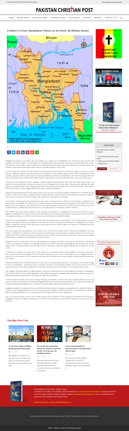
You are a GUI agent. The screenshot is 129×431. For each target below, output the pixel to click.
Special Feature (43, 416)
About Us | (84, 416)
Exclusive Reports (54, 416)
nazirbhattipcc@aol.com (41, 402)
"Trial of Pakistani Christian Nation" (90, 391)
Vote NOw (102, 168)
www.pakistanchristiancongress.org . (83, 394)
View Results (114, 168)
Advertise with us (93, 416)
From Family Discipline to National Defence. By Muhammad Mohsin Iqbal (78, 348)
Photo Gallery (75, 416)
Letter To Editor (65, 416)
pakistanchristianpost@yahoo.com (60, 402)
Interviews (33, 416)
